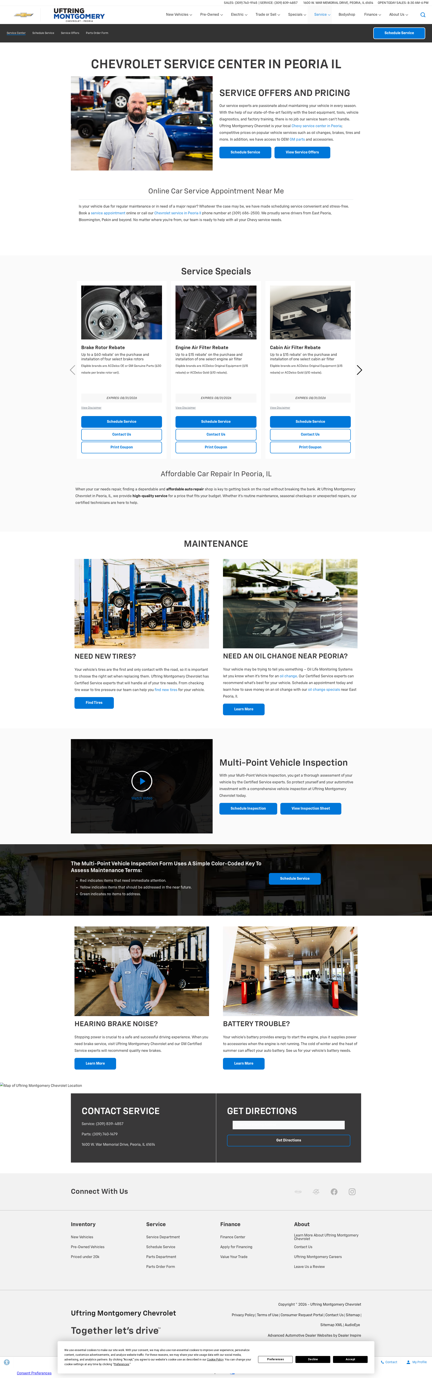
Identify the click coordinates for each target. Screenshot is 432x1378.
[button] (423, 15)
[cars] (298, 1192)
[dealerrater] (316, 1192)
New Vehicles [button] (177, 15)
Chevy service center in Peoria (317, 126)
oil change (288, 676)
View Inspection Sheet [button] (311, 809)
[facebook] (334, 1192)
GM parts (297, 140)
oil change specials (324, 690)
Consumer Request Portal (302, 1315)
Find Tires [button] (94, 703)
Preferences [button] (121, 1364)
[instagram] (352, 1192)
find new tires (166, 690)
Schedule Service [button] (245, 152)
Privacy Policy (243, 1315)
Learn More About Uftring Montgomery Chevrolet (326, 1237)
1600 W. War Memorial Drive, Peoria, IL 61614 (338, 2)
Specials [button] (295, 15)
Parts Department (161, 1257)
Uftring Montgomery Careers (318, 1257)
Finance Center (232, 1237)
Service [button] (320, 15)
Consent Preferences (34, 1373)
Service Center (16, 33)
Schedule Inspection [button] (248, 809)
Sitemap (353, 1315)
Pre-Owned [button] (209, 15)
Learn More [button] (243, 709)
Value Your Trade (234, 1257)
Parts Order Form (97, 33)
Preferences (275, 1359)
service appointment (108, 213)
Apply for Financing (236, 1247)
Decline (313, 1359)
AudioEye (352, 1325)
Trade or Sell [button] (265, 15)
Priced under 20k (85, 1257)
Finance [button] (370, 15)
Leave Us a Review (309, 1267)
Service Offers (70, 33)
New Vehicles (82, 1237)
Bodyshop (347, 15)
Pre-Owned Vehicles (87, 1247)
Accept (350, 1359)
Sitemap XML (331, 1325)
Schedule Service (43, 33)
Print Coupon (121, 447)
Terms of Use (267, 1315)
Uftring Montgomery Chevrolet (335, 1305)
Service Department (163, 1237)
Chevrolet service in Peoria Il (177, 213)
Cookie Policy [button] (215, 1359)
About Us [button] (396, 15)
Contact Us (121, 434)
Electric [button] (237, 15)
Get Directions (288, 1140)
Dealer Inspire (349, 1336)
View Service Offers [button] (302, 152)
